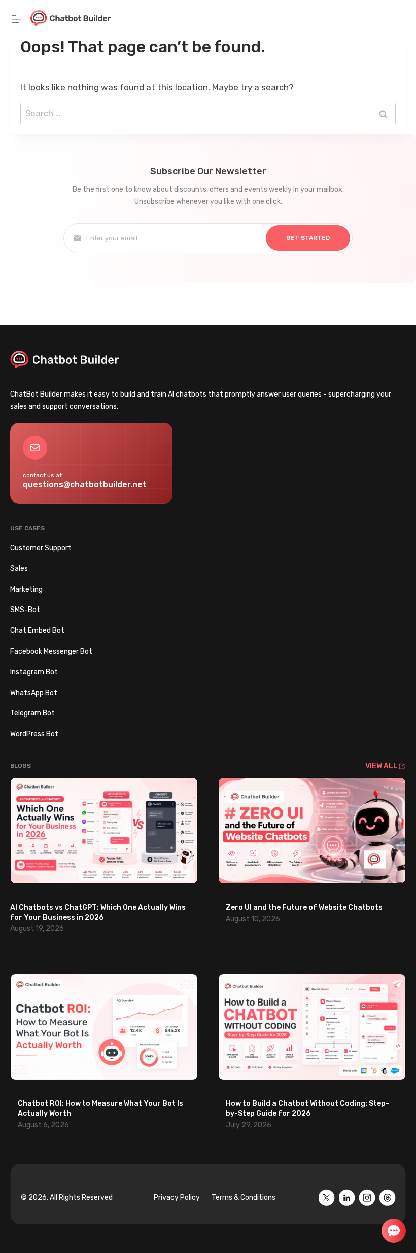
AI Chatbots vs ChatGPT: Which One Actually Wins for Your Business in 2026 (98, 912)
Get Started (308, 237)
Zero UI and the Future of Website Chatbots (304, 907)
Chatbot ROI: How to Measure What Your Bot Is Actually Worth (100, 1108)
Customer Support (41, 548)
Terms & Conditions (243, 1197)
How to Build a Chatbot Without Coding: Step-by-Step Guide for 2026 (307, 1108)
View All (381, 766)
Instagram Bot (34, 672)
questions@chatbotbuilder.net (85, 484)
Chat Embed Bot (37, 630)
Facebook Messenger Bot (51, 651)
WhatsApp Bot (33, 693)
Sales (19, 568)
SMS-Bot (25, 609)
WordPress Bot (34, 734)
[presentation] (104, 830)
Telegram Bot (32, 713)
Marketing (26, 589)
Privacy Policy (177, 1197)
